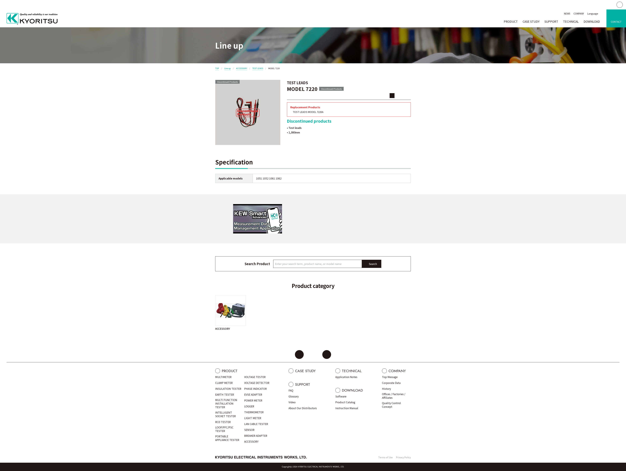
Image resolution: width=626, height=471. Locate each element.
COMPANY (579, 13)
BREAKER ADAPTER (255, 435)
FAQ (291, 390)
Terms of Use (385, 457)
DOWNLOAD (592, 21)
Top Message (390, 377)
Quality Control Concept (391, 404)
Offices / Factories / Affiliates (393, 395)
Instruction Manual (346, 408)
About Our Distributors (303, 408)
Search (373, 264)
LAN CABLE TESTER (256, 424)
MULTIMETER (223, 377)
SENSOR (249, 430)
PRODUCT (511, 21)
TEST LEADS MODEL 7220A (308, 112)
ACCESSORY (241, 68)
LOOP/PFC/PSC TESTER (224, 429)
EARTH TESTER (224, 394)
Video (292, 402)
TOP (217, 68)
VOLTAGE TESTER (255, 377)
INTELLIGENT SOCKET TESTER (225, 414)
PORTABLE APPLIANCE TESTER (227, 438)
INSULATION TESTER (228, 388)
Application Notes (346, 377)
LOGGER (249, 406)
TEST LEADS (257, 68)
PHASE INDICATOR (255, 388)
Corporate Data (391, 383)
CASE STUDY (531, 21)
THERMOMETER (254, 412)
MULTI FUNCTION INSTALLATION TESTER (226, 403)
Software (340, 396)
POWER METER (253, 400)
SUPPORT (551, 21)
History (386, 388)
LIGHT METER (252, 418)
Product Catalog (345, 402)
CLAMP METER (224, 383)
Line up (227, 68)
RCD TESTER (223, 422)
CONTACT (616, 21)
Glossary (294, 396)
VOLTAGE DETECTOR (256, 383)
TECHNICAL (571, 21)
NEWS (567, 13)
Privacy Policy (403, 457)
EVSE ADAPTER (253, 394)
